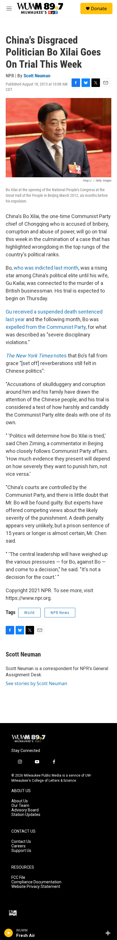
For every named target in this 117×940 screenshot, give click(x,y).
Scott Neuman (37, 75)
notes (36, 356)
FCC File (18, 877)
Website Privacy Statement (35, 886)
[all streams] (109, 933)
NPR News (60, 612)
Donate (99, 8)
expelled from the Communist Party (46, 327)
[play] (8, 933)
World (29, 612)
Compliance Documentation (36, 882)
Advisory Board (25, 810)
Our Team (20, 805)
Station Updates (25, 815)
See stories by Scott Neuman (36, 683)
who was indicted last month (46, 268)
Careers (18, 846)
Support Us (21, 851)
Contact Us (21, 841)
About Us (19, 801)
